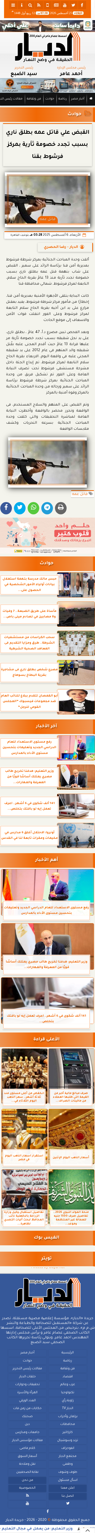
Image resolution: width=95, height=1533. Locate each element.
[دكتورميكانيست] (47, 85)
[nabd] (48, 5)
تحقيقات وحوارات (27, 1384)
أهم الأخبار (46, 860)
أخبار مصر (77, 99)
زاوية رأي (68, 1400)
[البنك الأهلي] (47, 26)
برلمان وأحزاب (68, 1416)
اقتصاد (68, 1377)
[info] (22, 5)
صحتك (27, 1416)
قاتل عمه (80, 494)
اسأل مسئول (68, 1480)
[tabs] (13, 5)
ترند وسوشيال (67, 1440)
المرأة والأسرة (27, 1392)
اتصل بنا (68, 1496)
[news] (56, 5)
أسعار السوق (27, 1456)
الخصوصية (27, 1488)
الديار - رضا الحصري (61, 247)
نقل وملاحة (27, 1464)
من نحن (27, 1480)
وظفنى (68, 1464)
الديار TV (67, 1408)
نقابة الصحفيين (27, 1472)
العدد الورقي (27, 1400)
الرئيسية (68, 1353)
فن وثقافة (34, 99)
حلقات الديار (27, 1377)
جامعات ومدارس (27, 1432)
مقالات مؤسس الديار (27, 1440)
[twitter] (73, 5)
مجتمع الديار (68, 1456)
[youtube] (65, 5)
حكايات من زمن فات (27, 1408)
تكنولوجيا (67, 1392)
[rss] (39, 5)
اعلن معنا (67, 1488)
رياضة (63, 99)
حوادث (49, 99)
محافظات (67, 1424)
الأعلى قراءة (46, 1039)
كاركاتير (68, 1432)
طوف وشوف (67, 1472)
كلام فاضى (27, 1448)
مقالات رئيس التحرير (27, 1369)
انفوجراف (67, 1448)
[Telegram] (47, 508)
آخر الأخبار (46, 726)
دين (27, 1424)
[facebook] (82, 5)
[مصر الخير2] (47, 536)
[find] (30, 5)
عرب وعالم (67, 1384)
